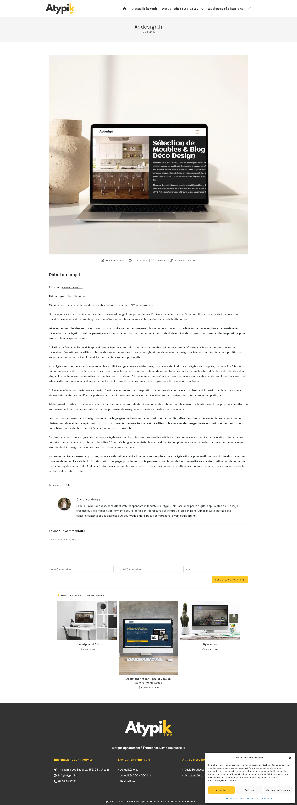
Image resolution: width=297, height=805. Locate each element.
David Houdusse (115, 260)
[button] (290, 757)
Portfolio (151, 32)
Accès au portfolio (60, 485)
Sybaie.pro (210, 644)
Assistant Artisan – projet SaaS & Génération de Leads (148, 680)
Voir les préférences (278, 790)
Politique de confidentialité (259, 798)
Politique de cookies (235, 798)
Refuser (249, 790)
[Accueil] (142, 32)
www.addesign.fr (72, 287)
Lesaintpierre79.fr (87, 644)
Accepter (221, 790)
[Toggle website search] (250, 8)
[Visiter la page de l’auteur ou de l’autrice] (64, 503)
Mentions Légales (138, 801)
